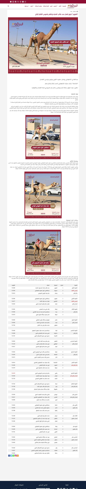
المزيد (31, 6)
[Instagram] (15, 456)
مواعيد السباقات (38, 6)
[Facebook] (9, 456)
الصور (51, 6)
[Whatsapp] (13, 456)
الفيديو (55, 6)
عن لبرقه (26, 6)
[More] (18, 456)
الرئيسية (64, 6)
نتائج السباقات (46, 6)
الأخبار (60, 6)
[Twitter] (11, 456)
